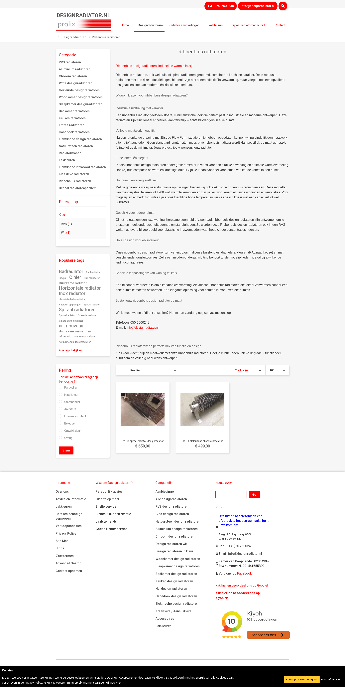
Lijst (123, 370)
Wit (65, 233)
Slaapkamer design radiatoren (178, 566)
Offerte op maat (107, 499)
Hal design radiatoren (171, 589)
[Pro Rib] (143, 409)
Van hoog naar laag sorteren (185, 370)
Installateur (71, 394)
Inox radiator (72, 293)
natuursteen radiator (84, 336)
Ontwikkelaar (72, 430)
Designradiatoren (73, 37)
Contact (280, 25)
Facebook (244, 573)
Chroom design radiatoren (175, 536)
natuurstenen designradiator (75, 342)
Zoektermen (65, 556)
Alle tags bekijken (70, 350)
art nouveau (71, 326)
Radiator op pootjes (70, 304)
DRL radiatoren (92, 278)
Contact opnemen (69, 571)
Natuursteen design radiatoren (178, 521)
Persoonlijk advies (109, 491)
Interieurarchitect (75, 416)
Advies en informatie (71, 499)
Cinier (75, 277)
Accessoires (165, 618)
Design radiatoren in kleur (174, 551)
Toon (257, 370)
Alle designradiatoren (171, 499)
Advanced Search (68, 563)
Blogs (60, 548)
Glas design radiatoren (172, 514)
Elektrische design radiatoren (177, 603)
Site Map (62, 541)
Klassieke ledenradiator (72, 299)
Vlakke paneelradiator (71, 320)
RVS (66, 224)
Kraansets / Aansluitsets (173, 611)
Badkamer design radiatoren (176, 574)
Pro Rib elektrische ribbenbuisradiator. (202, 441)
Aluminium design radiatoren (177, 529)
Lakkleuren (64, 506)
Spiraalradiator (67, 315)
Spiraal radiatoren (77, 309)
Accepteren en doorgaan (302, 679)
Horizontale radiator (80, 288)
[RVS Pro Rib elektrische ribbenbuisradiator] (202, 409)
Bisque (62, 278)
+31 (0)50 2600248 (238, 546)
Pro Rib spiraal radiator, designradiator (143, 441)
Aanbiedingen (165, 491)
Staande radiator (87, 315)
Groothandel (72, 402)
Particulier (70, 387)
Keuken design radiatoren (174, 581)
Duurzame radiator (73, 283)
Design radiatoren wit (171, 544)
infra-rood (64, 336)
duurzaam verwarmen (75, 331)
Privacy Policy (66, 533)
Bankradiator (93, 272)
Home (125, 25)
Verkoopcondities (69, 526)
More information (331, 679)
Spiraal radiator (91, 304)
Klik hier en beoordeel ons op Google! (241, 585)
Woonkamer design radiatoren (178, 559)
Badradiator (71, 271)
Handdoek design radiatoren (176, 596)
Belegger (70, 423)
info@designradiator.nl (245, 554)
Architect (70, 409)
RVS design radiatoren (172, 506)
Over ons (62, 491)
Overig (68, 437)
